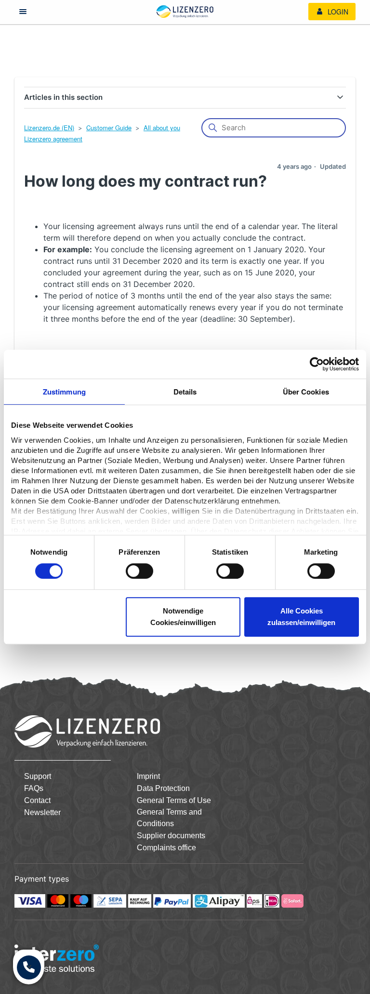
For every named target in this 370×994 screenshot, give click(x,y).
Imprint (148, 776)
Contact (37, 800)
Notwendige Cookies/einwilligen (183, 616)
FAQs (33, 788)
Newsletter (42, 812)
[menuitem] (332, 11)
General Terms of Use (174, 800)
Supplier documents (171, 835)
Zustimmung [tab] (64, 391)
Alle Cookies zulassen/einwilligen (301, 616)
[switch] (139, 571)
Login (337, 11)
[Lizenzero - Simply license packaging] (185, 11)
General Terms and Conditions (169, 818)
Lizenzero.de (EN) (49, 127)
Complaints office (166, 848)
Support (37, 776)
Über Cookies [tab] (306, 391)
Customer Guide (109, 127)
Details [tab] (185, 391)
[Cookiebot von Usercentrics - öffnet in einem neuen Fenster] (317, 364)
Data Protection (163, 788)
